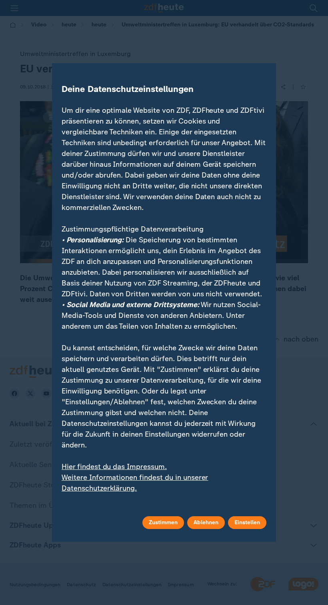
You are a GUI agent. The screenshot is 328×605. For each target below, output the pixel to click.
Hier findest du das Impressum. (114, 466)
